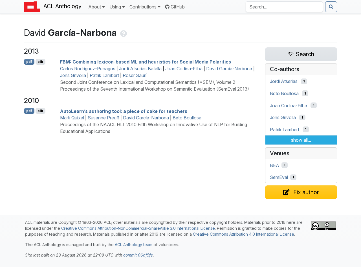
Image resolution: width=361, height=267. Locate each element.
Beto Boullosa (187, 118)
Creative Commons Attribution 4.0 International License (243, 234)
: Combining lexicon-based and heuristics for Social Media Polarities (145, 62)
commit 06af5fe (138, 255)
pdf (29, 62)
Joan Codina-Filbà (183, 68)
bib (40, 62)
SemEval (279, 177)
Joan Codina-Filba (288, 105)
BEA (274, 165)
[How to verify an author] (123, 32)
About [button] (94, 7)
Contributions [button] (143, 7)
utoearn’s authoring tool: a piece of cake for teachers (123, 111)
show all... (301, 140)
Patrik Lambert (104, 75)
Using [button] (115, 7)
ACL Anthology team (133, 244)
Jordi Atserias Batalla (140, 68)
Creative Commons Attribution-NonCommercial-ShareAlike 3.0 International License (138, 228)
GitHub (178, 7)
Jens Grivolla (73, 75)
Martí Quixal (72, 118)
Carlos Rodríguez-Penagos (87, 68)
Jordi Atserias (284, 81)
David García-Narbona (229, 68)
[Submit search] (331, 6)
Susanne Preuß (103, 118)
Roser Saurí (134, 75)
